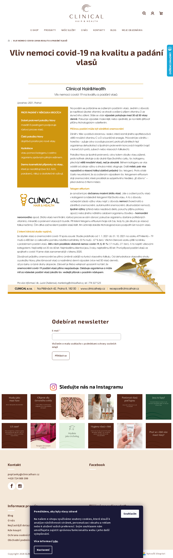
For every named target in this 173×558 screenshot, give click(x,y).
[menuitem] (34, 30)
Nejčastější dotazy (19, 525)
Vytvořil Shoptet (156, 553)
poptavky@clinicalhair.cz (24, 474)
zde (55, 541)
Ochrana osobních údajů (23, 535)
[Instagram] (20, 486)
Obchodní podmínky (20, 540)
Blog (10, 515)
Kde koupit (14, 530)
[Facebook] (12, 486)
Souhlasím (130, 514)
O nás (11, 520)
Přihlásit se (61, 355)
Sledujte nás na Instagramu (91, 387)
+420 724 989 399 (18, 478)
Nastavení (43, 550)
